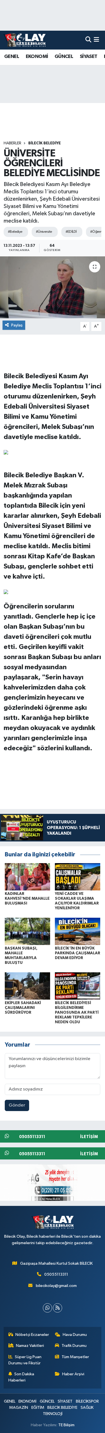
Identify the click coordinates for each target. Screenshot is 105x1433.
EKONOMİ (37, 56)
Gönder (17, 1105)
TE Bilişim (66, 1425)
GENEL (11, 56)
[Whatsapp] (47, 1308)
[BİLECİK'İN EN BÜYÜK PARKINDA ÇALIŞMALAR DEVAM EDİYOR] (77, 931)
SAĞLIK (87, 1407)
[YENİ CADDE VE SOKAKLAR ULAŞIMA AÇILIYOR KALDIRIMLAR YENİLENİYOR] (77, 876)
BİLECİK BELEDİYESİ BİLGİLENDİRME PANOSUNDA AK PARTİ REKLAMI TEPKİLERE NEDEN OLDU (77, 1012)
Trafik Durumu (74, 1346)
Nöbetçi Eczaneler (32, 1335)
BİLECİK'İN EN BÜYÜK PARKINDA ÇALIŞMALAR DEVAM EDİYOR (77, 953)
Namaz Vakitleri (30, 1346)
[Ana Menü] (96, 40)
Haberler (12, 143)
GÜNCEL (64, 56)
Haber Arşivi (73, 1374)
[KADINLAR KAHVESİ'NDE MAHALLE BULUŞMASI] (27, 876)
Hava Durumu (75, 1335)
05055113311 (56, 1274)
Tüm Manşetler (75, 1357)
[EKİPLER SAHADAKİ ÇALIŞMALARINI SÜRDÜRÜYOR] (27, 986)
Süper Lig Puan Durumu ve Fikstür (25, 1360)
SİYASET (88, 56)
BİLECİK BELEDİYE (44, 143)
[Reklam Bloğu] (52, 1182)
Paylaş (17, 325)
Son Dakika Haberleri (21, 1377)
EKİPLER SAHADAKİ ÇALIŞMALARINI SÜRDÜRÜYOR (23, 1008)
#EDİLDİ (71, 232)
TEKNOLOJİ (52, 1414)
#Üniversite (44, 232)
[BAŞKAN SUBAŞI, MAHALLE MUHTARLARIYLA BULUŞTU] (27, 931)
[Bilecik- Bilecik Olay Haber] (25, 40)
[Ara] (88, 40)
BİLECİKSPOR (87, 1401)
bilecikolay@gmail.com (56, 1286)
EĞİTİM (37, 1407)
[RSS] (57, 1308)
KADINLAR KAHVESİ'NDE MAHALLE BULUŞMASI (27, 898)
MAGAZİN (18, 1407)
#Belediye (15, 232)
